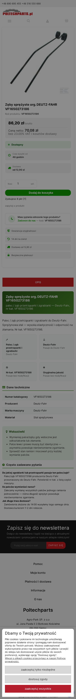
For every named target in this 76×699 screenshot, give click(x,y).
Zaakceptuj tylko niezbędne (38, 669)
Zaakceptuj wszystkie (38, 688)
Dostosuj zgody (38, 679)
